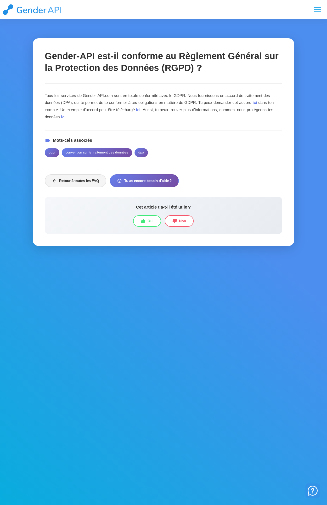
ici (255, 102)
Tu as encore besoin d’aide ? (144, 180)
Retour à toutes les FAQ (75, 180)
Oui (147, 221)
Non (179, 221)
